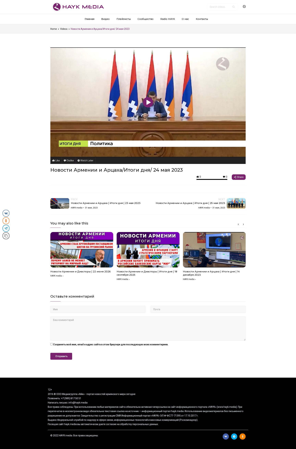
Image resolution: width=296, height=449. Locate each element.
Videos (63, 29)
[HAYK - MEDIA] (77, 6)
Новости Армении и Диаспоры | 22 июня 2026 (80, 271)
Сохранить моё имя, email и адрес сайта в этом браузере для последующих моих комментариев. (110, 344)
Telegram (234, 436)
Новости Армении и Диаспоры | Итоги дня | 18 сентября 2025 (147, 273)
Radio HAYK (167, 19)
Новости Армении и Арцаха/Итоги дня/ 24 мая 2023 (116, 170)
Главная (89, 19)
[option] (82, 256)
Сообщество (145, 19)
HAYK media (56, 276)
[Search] (233, 6)
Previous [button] (238, 224)
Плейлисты (123, 19)
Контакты (202, 19)
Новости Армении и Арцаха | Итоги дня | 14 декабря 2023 (211, 273)
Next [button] (243, 224)
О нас (185, 19)
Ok (242, 436)
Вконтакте (226, 436)
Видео (105, 19)
